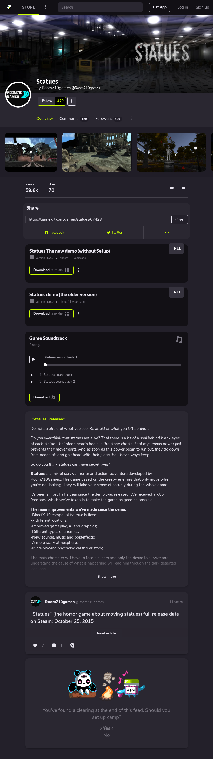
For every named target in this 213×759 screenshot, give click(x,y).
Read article (106, 633)
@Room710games (89, 602)
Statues (47, 81)
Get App (160, 7)
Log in (182, 7)
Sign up (202, 7)
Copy (179, 219)
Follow (53, 101)
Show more (106, 576)
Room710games (71, 87)
